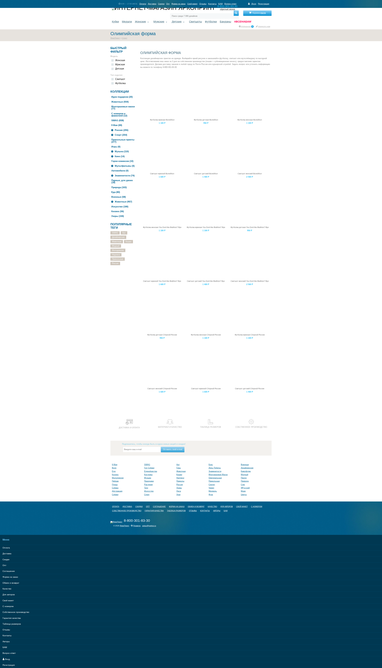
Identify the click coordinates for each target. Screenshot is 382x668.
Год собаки (149, 468)
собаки (115, 494)
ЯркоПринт (115, 38)
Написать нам (264, 26)
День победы (215, 468)
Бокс (211, 464)
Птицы (115, 484)
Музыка (147, 478)
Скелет (212, 484)
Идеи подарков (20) (122, 97)
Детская (119, 68)
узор (178, 494)
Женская (120, 60)
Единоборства (150, 471)
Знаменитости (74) (125, 175)
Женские (140, 21)
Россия (115, 263)
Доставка (152, 4)
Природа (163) (119, 187)
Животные (116, 241)
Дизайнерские (118, 237)
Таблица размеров (176, 511)
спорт (147, 494)
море (243, 491)
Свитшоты (195, 21)
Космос (115, 474)
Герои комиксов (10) (122, 161)
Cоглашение (159, 506)
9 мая (114, 464)
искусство (149, 491)
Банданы (225, 21)
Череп (211, 488)
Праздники (149, 481)
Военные (245, 464)
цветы (244, 494)
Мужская (120, 64)
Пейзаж (115, 481)
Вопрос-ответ (230, 4)
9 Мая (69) (116, 125)
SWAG (115, 233)
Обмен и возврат (196, 506)
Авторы (216, 511)
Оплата (142, 4)
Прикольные (117, 259)
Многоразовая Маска (218, 474)
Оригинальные (215, 478)
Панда (244, 478)
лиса (178, 491)
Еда (113, 471)
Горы (178, 468)
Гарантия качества (154, 511)
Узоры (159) (117, 216)
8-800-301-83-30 (137, 521)
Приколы (180, 481)
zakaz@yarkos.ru (149, 526)
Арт (124, 233)
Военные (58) (118, 197)
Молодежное (118, 250)
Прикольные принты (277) (122, 140)
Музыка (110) (122, 151)
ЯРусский (245, 488)
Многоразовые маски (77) (123, 107)
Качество (212, 506)
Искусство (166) (119, 206)
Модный (115, 246)
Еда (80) (115, 192)
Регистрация (263, 4)
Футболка (120, 83)
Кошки (128, 241)
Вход (253, 4)
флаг (211, 494)
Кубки (115, 21)
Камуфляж (246, 471)
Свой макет (192, 4)
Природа (245, 481)
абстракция (117, 491)
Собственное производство (126, 511)
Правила (137, 526)
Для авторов (226, 506)
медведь (213, 491)
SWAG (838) (117, 120)
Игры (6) (115, 146)
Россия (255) (121, 130)
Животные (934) (120, 101)
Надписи (116, 255)
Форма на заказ (178, 4)
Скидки (161, 4)
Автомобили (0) (119, 170)
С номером (256, 506)
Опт (168, 4)
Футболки (211, 21)
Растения (148, 484)
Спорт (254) (121, 135)
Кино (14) (120, 156)
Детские (177, 21)
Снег (243, 484)
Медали (127, 21)
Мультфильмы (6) (125, 166)
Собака (115, 488)
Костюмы (148, 474)
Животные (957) (123, 201)
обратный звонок (227, 9)
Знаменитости (215, 471)
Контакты (212, 4)
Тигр (146, 488)
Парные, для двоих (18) (122, 181)
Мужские (158, 21)
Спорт (124, 38)
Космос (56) (117, 211)
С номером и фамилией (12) (119, 114)
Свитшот (120, 79)
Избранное (247, 26)
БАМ (220, 4)
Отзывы (202, 4)
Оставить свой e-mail (172, 449)
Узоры (179, 488)
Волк (114, 468)
